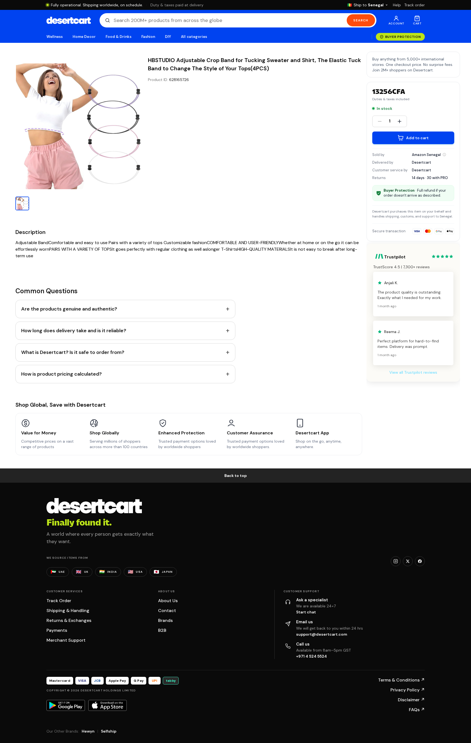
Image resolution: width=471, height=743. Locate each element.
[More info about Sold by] (444, 154)
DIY (168, 36)
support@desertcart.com (321, 634)
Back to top (235, 475)
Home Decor (84, 36)
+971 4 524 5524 (311, 656)
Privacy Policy (407, 690)
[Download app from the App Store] (107, 705)
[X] (408, 561)
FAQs (417, 710)
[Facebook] (420, 561)
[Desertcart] (68, 20)
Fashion (148, 36)
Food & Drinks (118, 36)
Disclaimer (411, 700)
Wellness (54, 36)
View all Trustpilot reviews (413, 372)
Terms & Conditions (401, 680)
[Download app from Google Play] (65, 705)
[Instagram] (396, 561)
